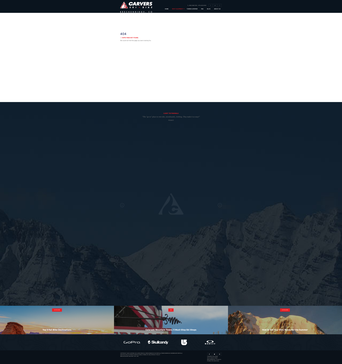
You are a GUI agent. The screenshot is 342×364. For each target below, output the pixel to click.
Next (220, 205)
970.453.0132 (202, 5)
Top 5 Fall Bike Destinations (56, 330)
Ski (171, 310)
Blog (208, 9)
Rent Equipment (177, 9)
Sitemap (131, 355)
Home (167, 9)
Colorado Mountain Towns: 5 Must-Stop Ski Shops (171, 330)
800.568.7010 (193, 5)
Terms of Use (146, 355)
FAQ (202, 9)
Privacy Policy (155, 355)
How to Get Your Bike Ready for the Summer (285, 330)
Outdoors (57, 310)
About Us (217, 9)
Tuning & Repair (192, 9)
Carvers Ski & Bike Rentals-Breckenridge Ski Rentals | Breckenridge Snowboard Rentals (156, 353)
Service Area (138, 355)
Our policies (124, 355)
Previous (122, 205)
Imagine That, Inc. (134, 356)
